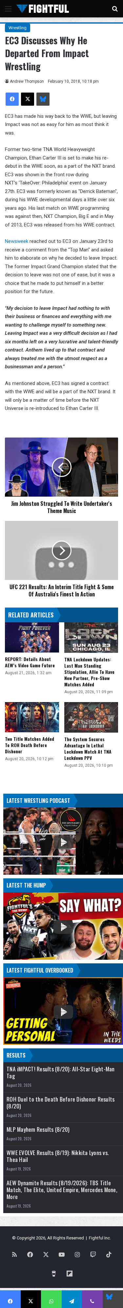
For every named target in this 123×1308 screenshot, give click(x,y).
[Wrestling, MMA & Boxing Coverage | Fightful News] (42, 9)
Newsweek (17, 241)
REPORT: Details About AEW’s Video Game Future (30, 662)
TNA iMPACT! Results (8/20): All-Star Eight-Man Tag (61, 1072)
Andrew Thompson (27, 81)
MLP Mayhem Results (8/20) (38, 1129)
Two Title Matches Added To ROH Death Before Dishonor (29, 745)
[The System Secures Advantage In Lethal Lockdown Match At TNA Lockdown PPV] (91, 717)
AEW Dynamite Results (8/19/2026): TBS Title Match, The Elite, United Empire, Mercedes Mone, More (62, 1189)
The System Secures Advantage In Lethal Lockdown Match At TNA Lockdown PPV (88, 748)
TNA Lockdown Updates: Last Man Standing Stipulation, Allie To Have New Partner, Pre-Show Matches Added (89, 672)
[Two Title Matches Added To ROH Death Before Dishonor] (32, 717)
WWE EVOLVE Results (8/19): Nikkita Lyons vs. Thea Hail (58, 1156)
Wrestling (18, 27)
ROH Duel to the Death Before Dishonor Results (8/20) (60, 1102)
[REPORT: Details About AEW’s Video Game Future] (32, 637)
